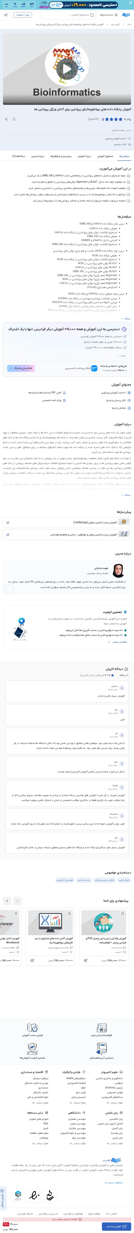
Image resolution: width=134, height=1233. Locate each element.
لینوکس (119, 1083)
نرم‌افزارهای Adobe (76, 1078)
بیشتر (123, 355)
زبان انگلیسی (116, 1119)
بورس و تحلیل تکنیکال (36, 1083)
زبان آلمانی (117, 1128)
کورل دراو (81, 1092)
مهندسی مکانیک (77, 1128)
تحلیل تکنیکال (40, 1092)
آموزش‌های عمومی (38, 1119)
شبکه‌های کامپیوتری (112, 1097)
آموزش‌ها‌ (115, 24)
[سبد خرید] (6, 15)
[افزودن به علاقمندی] (122, 913)
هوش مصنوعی (115, 1092)
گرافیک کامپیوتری (77, 1083)
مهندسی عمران (78, 1123)
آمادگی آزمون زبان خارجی (110, 1123)
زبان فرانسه (117, 1133)
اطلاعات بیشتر (120, 642)
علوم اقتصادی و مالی (37, 1097)
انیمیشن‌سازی (78, 1097)
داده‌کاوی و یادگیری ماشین (109, 1078)
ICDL (45, 1123)
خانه (129, 24)
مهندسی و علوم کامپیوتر (73, 1133)
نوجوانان (44, 1138)
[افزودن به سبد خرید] (7, 522)
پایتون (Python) (114, 1087)
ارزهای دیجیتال (40, 1078)
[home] (126, 15)
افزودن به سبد (113, 1226)
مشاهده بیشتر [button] (115, 1182)
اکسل (45, 1128)
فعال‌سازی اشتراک (23, 368)
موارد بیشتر (117, 1102)
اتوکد (83, 1087)
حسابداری (43, 1087)
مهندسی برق (79, 1138)
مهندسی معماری (77, 1119)
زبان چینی (118, 1138)
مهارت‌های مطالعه (39, 1133)
